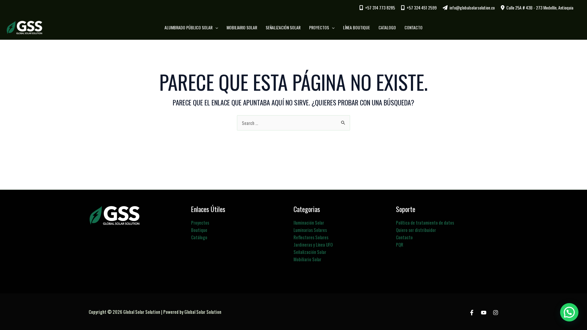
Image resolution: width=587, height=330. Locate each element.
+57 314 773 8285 (380, 7)
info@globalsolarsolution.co (472, 7)
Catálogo (199, 237)
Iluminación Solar (309, 222)
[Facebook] (471, 312)
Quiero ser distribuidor (416, 229)
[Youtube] (483, 312)
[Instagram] (495, 312)
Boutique (199, 229)
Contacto (404, 237)
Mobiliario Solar (307, 259)
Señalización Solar (310, 251)
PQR (399, 244)
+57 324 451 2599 (422, 7)
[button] (215, 27)
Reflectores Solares (311, 237)
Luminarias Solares (310, 229)
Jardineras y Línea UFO (313, 244)
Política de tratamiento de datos (425, 222)
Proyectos (200, 222)
